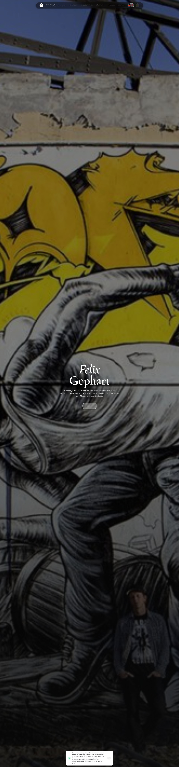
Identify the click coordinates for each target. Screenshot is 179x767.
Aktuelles (111, 5)
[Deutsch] (129, 5)
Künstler (100, 5)
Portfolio (73, 5)
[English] (132, 5)
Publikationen (87, 5)
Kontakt (121, 5)
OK (109, 758)
